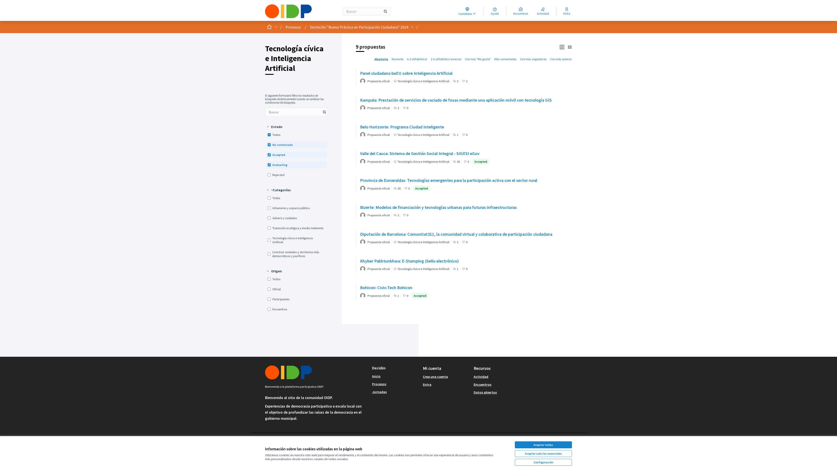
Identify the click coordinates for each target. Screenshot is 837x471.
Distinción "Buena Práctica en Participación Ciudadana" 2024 (359, 27)
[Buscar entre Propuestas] (324, 112)
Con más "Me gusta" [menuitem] (478, 59)
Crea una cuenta (435, 376)
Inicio (376, 376)
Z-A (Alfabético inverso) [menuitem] (446, 59)
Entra (427, 384)
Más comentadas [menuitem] (505, 59)
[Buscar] (385, 11)
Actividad (481, 376)
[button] (274, 126)
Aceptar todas (543, 445)
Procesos (293, 27)
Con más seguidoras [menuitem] (533, 59)
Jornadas (379, 392)
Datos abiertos (485, 392)
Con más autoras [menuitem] (561, 59)
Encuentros (482, 384)
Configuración (543, 462)
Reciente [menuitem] (397, 59)
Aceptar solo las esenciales (543, 454)
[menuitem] (296, 112)
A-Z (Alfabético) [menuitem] (417, 59)
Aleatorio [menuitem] (381, 59)
